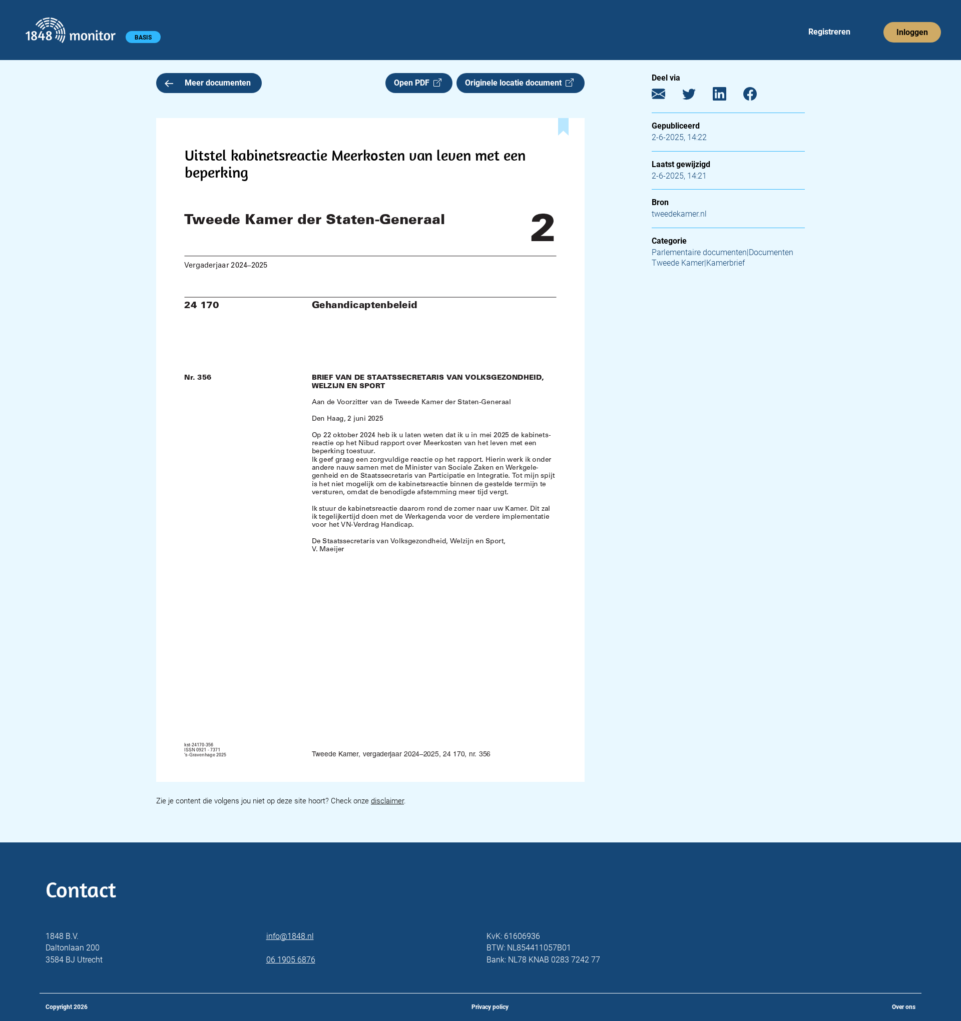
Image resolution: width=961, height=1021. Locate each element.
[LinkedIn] (727, 96)
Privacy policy (490, 1006)
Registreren (829, 32)
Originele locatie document (515, 83)
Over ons (903, 1006)
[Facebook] (757, 96)
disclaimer (387, 800)
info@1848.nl (290, 936)
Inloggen (912, 32)
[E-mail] (666, 96)
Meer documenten (218, 83)
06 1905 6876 (290, 959)
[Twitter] (696, 96)
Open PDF (413, 83)
